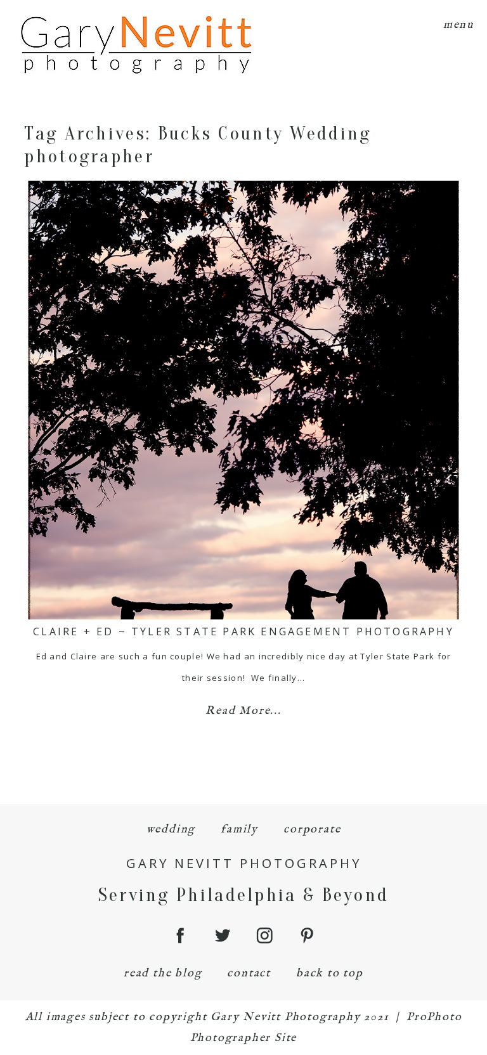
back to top (329, 973)
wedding (171, 829)
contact (249, 973)
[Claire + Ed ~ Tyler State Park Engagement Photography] (243, 400)
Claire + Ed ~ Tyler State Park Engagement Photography (243, 631)
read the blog (163, 973)
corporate (312, 829)
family (239, 829)
